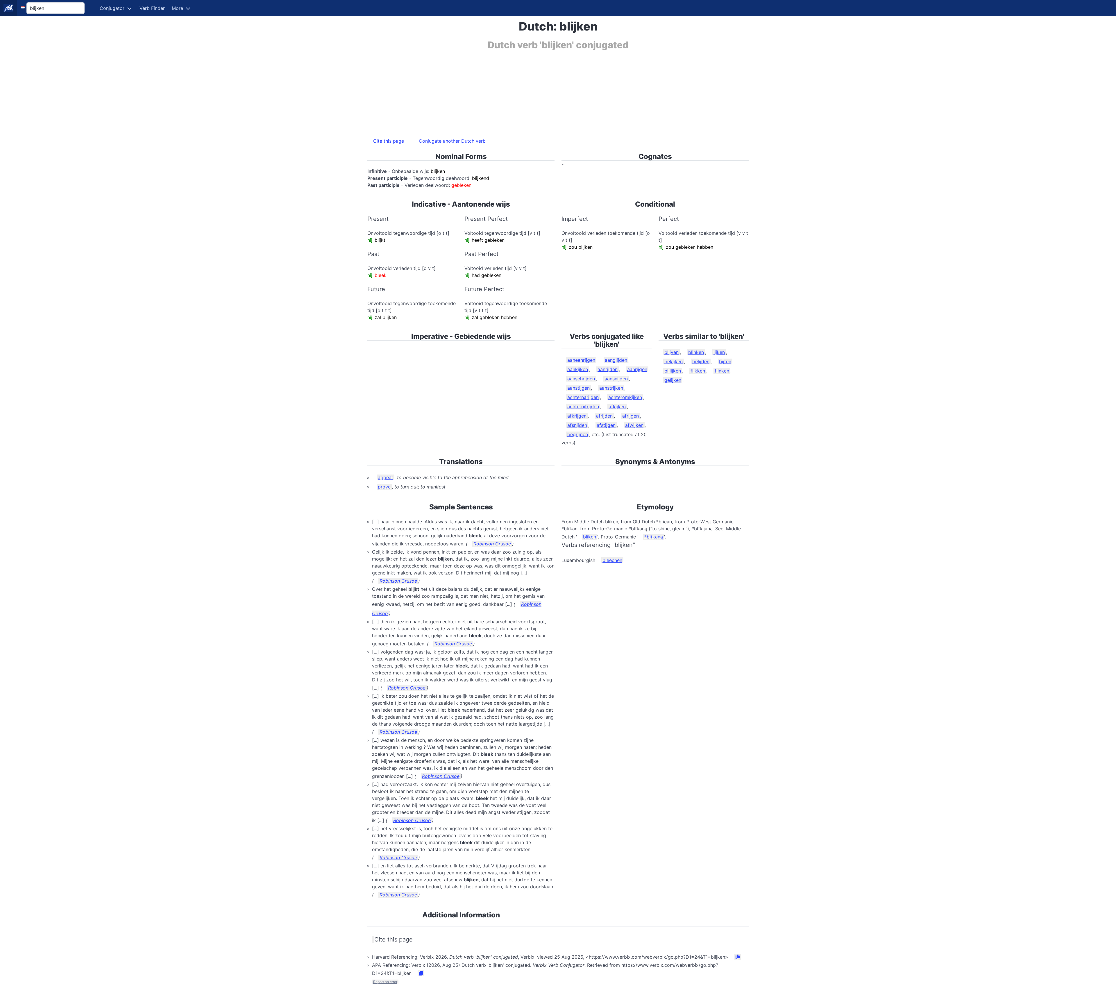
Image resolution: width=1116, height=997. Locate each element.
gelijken (672, 380)
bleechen (612, 560)
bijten (725, 361)
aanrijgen (637, 369)
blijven (671, 352)
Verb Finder (152, 8)
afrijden (604, 416)
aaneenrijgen (581, 360)
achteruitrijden (583, 406)
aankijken (577, 369)
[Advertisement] (541, 91)
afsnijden (577, 425)
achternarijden (583, 397)
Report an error (385, 982)
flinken (722, 371)
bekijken (673, 361)
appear (385, 477)
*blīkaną (653, 537)
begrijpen (577, 434)
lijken (719, 352)
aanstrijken (611, 388)
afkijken (617, 406)
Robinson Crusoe (492, 544)
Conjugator (112, 8)
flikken (698, 371)
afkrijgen (576, 416)
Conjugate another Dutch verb (452, 141)
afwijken (634, 425)
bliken (589, 537)
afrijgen (630, 416)
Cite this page (388, 141)
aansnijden (616, 379)
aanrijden (608, 369)
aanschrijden (581, 379)
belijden (700, 361)
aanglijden (616, 360)
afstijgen (606, 425)
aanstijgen (578, 388)
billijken (672, 371)
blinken (696, 352)
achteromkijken (625, 397)
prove (384, 487)
